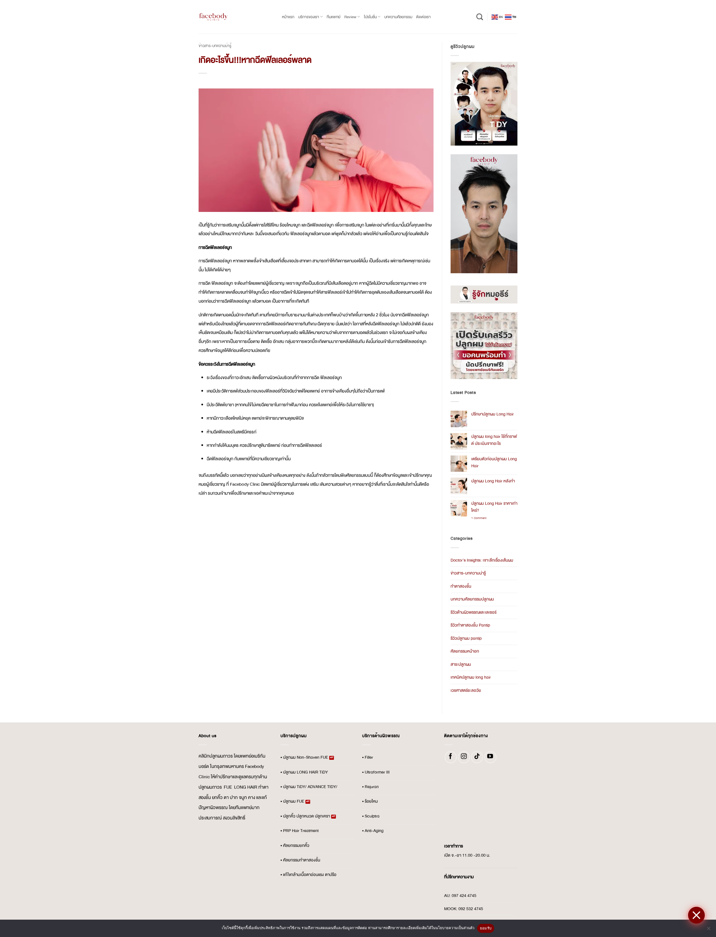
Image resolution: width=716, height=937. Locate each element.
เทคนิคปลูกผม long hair (471, 677)
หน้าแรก (288, 16)
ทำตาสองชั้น (461, 586)
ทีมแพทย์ (333, 16)
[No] (708, 930)
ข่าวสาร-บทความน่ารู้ (215, 45)
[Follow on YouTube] (490, 757)
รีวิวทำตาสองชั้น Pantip (470, 625)
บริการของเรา (308, 16)
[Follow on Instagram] (464, 757)
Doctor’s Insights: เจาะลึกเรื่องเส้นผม (482, 560)
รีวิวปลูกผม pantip (466, 638)
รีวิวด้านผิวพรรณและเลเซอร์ (473, 612)
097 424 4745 (464, 895)
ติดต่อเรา (423, 16)
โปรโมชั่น (370, 16)
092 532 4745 (470, 908)
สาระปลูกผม (461, 664)
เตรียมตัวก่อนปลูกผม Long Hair (494, 462)
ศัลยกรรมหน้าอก (465, 651)
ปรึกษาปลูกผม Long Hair (492, 414)
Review (350, 16)
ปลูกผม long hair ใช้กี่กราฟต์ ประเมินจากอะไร (494, 440)
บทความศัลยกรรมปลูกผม (472, 599)
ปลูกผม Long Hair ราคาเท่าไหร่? (494, 507)
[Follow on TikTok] (477, 757)
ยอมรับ (485, 928)
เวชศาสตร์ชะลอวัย (466, 690)
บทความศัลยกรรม (398, 16)
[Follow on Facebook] (451, 757)
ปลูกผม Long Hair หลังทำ (493, 481)
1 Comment (482, 518)
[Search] (479, 17)
